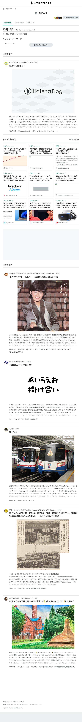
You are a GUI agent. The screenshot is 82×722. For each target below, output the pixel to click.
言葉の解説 (7, 22)
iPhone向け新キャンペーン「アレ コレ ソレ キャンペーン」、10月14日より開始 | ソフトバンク (41, 178)
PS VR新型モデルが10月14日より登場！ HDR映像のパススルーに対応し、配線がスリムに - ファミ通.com (67, 205)
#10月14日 (12, 131)
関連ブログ (31, 22)
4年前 (29, 361)
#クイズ (31, 500)
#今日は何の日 (23, 500)
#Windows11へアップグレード (47, 131)
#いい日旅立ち (40, 349)
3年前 (57, 273)
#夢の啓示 (34, 667)
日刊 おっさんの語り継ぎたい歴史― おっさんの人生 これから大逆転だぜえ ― (32, 510)
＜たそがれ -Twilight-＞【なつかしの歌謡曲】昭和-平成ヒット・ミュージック (31, 273)
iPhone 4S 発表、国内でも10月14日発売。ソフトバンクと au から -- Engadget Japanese (67, 178)
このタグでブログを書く (71, 17)
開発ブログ (25, 704)
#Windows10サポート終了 (27, 131)
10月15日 (23, 34)
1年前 (36, 62)
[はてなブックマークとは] (15, 139)
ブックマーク (8, 146)
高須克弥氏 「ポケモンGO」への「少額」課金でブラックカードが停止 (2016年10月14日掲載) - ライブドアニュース (15, 178)
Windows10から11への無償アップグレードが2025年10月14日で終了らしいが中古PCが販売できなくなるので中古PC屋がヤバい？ (15, 205)
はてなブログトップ (35, 704)
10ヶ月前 (34, 598)
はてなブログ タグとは (9, 704)
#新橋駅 (43, 588)
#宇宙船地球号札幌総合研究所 (64, 667)
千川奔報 (11, 429)
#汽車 (28, 588)
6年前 (17, 429)
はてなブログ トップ (10, 9)
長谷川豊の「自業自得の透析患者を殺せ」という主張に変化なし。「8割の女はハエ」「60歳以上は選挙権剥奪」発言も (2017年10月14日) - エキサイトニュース (41, 151)
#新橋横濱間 (35, 588)
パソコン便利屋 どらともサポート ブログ (21, 62)
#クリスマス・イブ (64, 349)
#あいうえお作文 (14, 419)
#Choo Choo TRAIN (16, 352)
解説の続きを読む (40, 45)
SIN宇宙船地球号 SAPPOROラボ (19, 598)
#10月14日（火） (24, 667)
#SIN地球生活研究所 (46, 667)
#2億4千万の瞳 (51, 349)
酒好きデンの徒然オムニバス (17, 361)
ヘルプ (19, 704)
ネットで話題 (19, 22)
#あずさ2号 (30, 349)
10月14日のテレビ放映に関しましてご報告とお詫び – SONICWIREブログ (66, 151)
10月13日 (6, 34)
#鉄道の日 (21, 349)
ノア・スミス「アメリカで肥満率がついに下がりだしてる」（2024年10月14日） (15, 151)
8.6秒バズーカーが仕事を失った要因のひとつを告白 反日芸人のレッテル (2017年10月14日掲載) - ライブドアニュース (41, 205)
